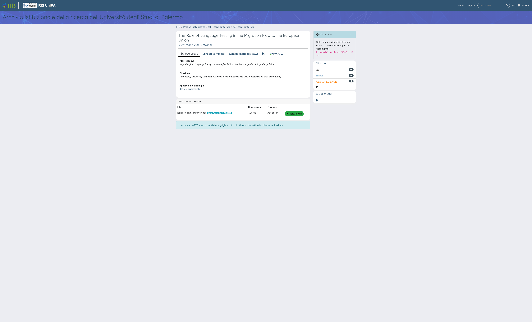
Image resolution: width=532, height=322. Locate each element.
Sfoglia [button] (470, 5)
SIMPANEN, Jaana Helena (195, 44)
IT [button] (513, 5)
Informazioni (325, 34)
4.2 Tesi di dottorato (243, 26)
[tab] (264, 54)
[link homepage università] (39, 5)
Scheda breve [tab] (189, 53)
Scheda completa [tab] (214, 53)
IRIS (178, 26)
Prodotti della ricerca (194, 26)
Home (461, 5)
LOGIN (525, 5)
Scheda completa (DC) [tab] (243, 53)
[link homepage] (10, 5)
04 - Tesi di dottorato (219, 26)
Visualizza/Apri (294, 113)
